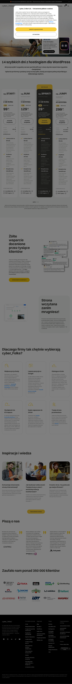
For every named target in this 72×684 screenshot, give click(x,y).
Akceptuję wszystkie (36, 29)
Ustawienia (36, 34)
